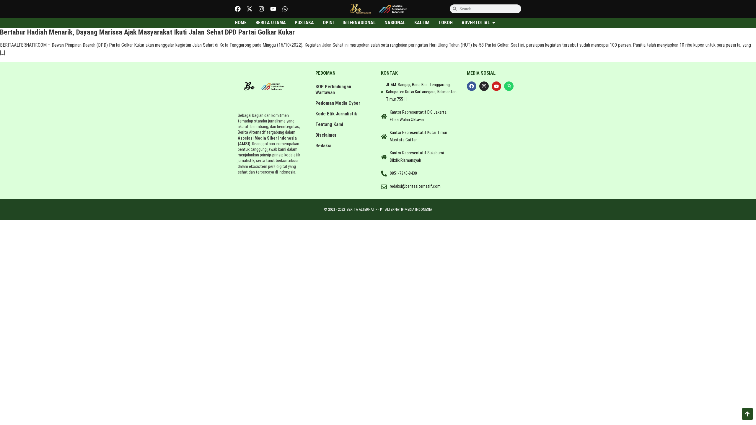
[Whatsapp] (285, 9)
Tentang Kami (329, 124)
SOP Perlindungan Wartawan (333, 89)
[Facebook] (238, 9)
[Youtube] (273, 9)
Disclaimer (326, 135)
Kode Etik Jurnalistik (336, 114)
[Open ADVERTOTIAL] (493, 22)
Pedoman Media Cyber (337, 103)
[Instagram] (261, 9)
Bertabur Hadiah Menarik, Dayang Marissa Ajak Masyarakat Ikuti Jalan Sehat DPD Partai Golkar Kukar (147, 32)
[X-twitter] (249, 9)
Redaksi (323, 145)
